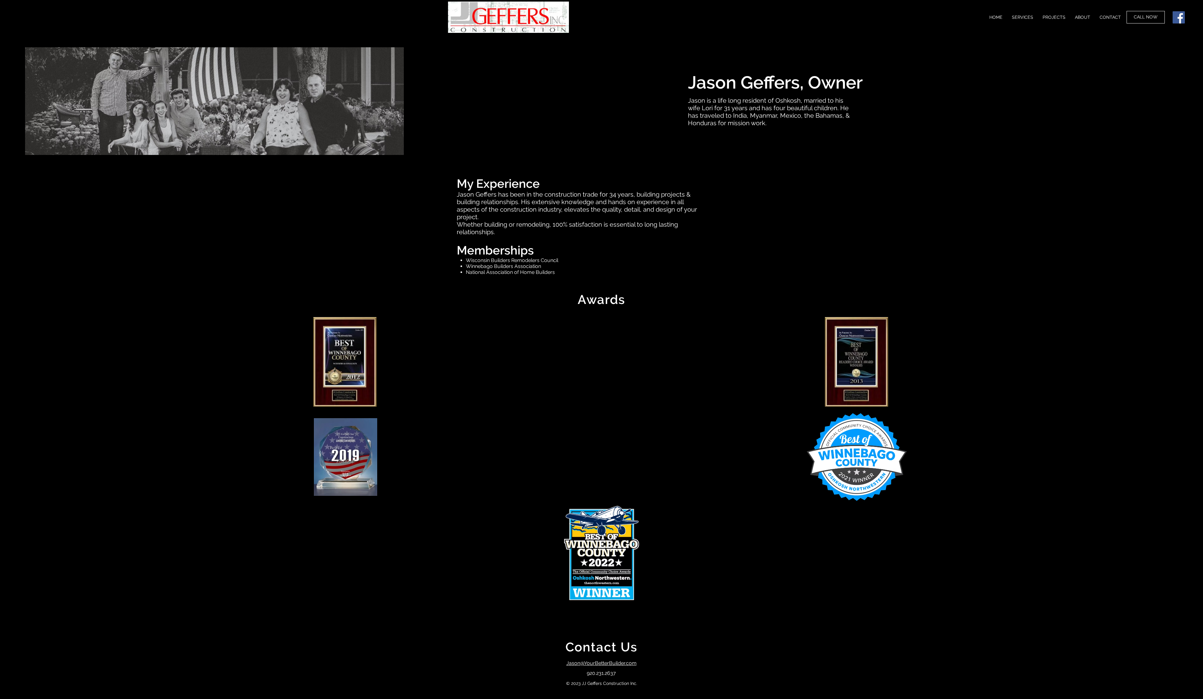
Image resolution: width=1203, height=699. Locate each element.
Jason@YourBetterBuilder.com (601, 663)
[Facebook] (1179, 17)
